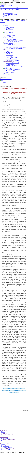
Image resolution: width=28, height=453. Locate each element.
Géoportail (8, 53)
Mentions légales (10, 72)
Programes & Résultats (7, 434)
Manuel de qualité (10, 71)
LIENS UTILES (4, 437)
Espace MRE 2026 (7, 13)
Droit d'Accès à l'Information (10, 14)
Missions (8, 28)
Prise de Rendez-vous (11, 59)
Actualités (3, 444)
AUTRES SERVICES (5, 443)
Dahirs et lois (9, 33)
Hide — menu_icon (15, 9)
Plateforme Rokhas (11, 44)
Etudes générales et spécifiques (14, 41)
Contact (5, 17)
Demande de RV (5, 449)
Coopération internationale (12, 63)
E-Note (7, 51)
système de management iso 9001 (14, 66)
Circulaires (8, 36)
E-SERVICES (3, 430)
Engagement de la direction (13, 69)
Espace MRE (6, 74)
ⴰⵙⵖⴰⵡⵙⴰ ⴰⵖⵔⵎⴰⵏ (9, 37)
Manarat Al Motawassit (11, 65)
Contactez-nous (5, 441)
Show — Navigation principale (8, 20)
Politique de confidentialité (8, 439)
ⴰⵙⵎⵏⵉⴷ (6, 25)
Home (4, 82)
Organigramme (9, 29)
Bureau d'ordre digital (11, 57)
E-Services (7, 49)
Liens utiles (6, 15)
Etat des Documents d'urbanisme (14, 40)
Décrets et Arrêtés (10, 35)
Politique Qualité (8, 68)
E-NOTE (5, 73)
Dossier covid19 (10, 64)
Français (2, 5)
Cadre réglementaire (9, 32)
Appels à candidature (6, 447)
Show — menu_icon (5, 9)
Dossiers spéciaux (9, 61)
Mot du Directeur (10, 27)
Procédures (9, 45)
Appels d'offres (9, 56)
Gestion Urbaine (8, 43)
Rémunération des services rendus (14, 48)
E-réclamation (9, 55)
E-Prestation (4, 433)
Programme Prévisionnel (7, 448)
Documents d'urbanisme (12, 39)
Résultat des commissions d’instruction (16, 47)
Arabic (6, 5)
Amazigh (10, 5)
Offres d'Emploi (9, 52)
